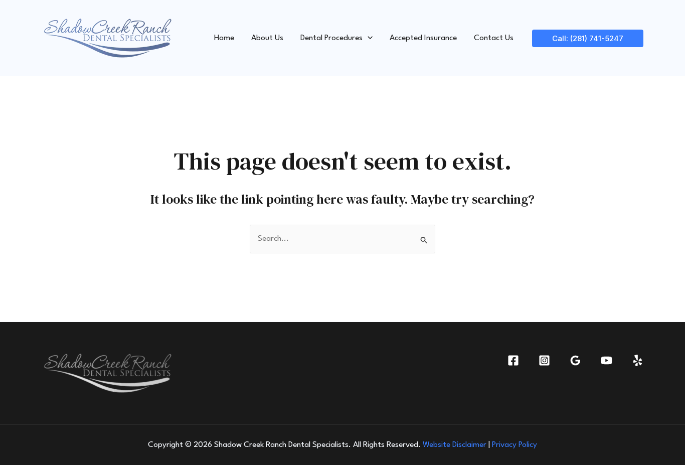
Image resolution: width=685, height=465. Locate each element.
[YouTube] (606, 360)
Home (224, 38)
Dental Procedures (331, 38)
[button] (368, 38)
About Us (267, 38)
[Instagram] (544, 360)
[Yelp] (637, 360)
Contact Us (493, 38)
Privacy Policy (514, 445)
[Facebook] (513, 360)
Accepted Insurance (423, 38)
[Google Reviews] (575, 360)
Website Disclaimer (454, 445)
